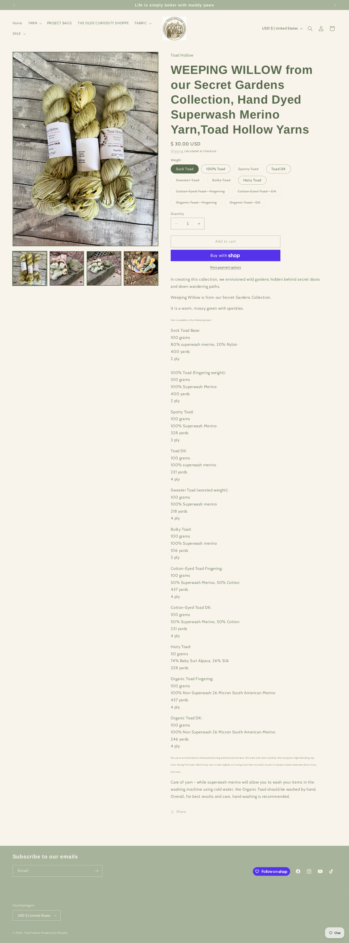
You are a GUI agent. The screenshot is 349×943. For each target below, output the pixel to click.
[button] (34, 23)
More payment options (225, 267)
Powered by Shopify (54, 932)
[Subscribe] (96, 871)
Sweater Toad (190, 181)
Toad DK (278, 169)
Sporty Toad (251, 170)
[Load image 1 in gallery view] (30, 268)
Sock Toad (184, 169)
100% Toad (215, 169)
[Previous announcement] (14, 5)
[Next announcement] (335, 5)
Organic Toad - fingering (199, 203)
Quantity (177, 214)
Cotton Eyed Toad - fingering (203, 192)
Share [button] (181, 811)
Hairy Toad (252, 180)
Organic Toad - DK (248, 203)
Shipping (177, 151)
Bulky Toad (224, 181)
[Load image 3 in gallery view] (104, 268)
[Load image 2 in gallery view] (67, 268)
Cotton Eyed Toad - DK (260, 192)
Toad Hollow (32, 932)
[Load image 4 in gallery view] (141, 268)
